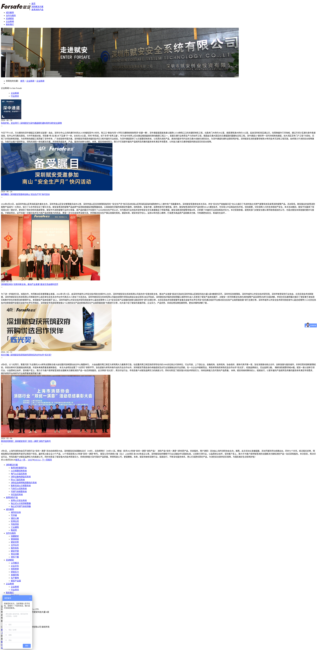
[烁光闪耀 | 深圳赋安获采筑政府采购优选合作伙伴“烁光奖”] (56, 350)
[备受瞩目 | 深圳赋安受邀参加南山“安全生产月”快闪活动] (56, 190)
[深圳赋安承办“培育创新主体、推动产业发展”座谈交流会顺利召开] (50, 280)
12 (39, 460)
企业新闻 (30, 81)
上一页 (22, 460)
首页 (33, 4)
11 (38, 460)
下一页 (45, 460)
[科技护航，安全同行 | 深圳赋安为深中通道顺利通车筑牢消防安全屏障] (11, 118)
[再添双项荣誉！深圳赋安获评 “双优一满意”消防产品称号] (55, 437)
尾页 (50, 460)
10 (36, 460)
